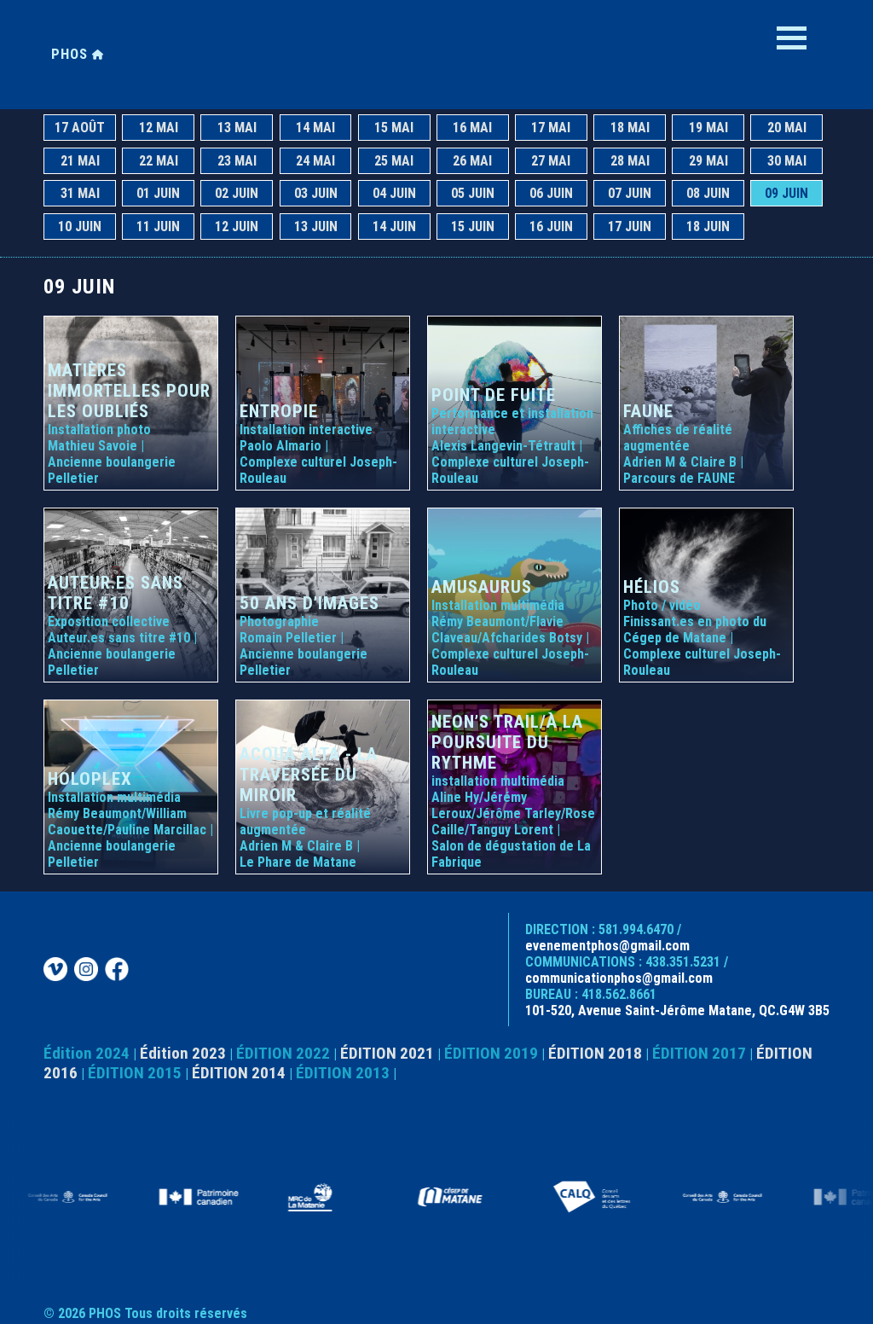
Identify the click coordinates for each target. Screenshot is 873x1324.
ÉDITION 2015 (135, 1073)
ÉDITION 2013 (343, 1073)
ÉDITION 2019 (491, 1053)
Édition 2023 (183, 1053)
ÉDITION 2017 (699, 1053)
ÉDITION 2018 (595, 1053)
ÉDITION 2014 (239, 1073)
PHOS (71, 54)
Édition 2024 (86, 1053)
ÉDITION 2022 (283, 1053)
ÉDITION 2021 (387, 1053)
